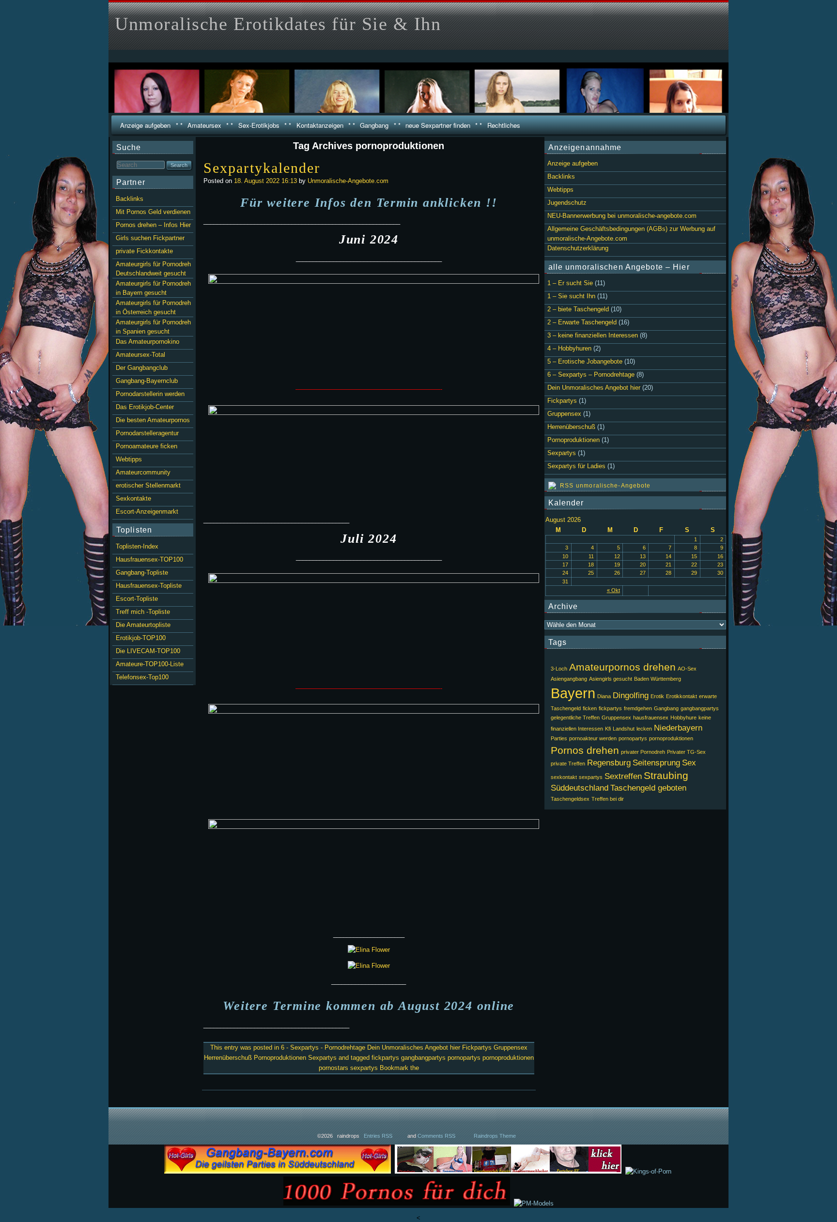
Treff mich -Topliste (143, 611)
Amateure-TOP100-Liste (150, 664)
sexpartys (364, 1067)
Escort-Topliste (137, 598)
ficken (590, 708)
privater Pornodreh (643, 752)
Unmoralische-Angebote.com (348, 180)
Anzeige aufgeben (145, 125)
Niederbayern (678, 728)
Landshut (624, 729)
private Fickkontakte (144, 251)
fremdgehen (638, 708)
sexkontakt (564, 777)
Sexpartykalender (262, 168)
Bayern (573, 693)
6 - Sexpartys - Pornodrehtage (323, 1047)
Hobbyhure (683, 717)
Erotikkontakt (681, 696)
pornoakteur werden (593, 738)
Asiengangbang (569, 679)
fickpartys (385, 1057)
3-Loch (559, 669)
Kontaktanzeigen (319, 125)
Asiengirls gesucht (610, 679)
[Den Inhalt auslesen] (561, 485)
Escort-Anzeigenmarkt (147, 511)
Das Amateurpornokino (147, 341)
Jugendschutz (567, 202)
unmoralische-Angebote (613, 485)
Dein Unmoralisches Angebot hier (413, 1047)
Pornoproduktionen (280, 1057)
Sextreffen (623, 776)
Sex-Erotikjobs (258, 125)
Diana (604, 696)
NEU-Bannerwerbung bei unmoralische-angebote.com (622, 215)
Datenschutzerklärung (577, 248)
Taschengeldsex (570, 799)
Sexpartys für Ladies (576, 466)
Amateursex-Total (140, 354)
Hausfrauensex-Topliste (149, 585)
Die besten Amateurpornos (153, 420)
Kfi (608, 729)
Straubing (666, 775)
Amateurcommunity (143, 472)
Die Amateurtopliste (143, 624)
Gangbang (374, 125)
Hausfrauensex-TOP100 (149, 559)
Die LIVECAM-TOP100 (148, 651)
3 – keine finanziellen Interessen (592, 335)
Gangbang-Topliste (142, 572)
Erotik (657, 696)
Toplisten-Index (137, 546)
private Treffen (568, 763)
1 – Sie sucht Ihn (571, 296)
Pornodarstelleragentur (147, 433)
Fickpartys (477, 1047)
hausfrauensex (650, 717)
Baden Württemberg (657, 679)
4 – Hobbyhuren (569, 348)
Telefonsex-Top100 (142, 677)
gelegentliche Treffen (575, 717)
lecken (644, 729)
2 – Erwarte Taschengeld (582, 322)
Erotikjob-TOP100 (141, 638)
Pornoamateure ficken (146, 446)
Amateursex (204, 125)
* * (179, 125)
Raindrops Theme (495, 1136)
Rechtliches (503, 125)
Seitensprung (656, 762)
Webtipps (560, 189)
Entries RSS (378, 1136)
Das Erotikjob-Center (145, 407)
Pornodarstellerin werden (150, 393)
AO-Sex (687, 669)
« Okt (613, 590)
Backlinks (561, 176)
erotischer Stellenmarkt (148, 485)
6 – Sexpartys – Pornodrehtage (591, 374)
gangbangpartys (423, 1057)
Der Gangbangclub (142, 367)
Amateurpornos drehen (622, 666)
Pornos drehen (585, 750)
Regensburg (609, 762)
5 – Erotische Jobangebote (584, 361)
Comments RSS (436, 1136)
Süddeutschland (579, 788)
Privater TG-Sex (686, 752)
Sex (689, 762)
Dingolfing (631, 695)
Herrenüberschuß (228, 1057)
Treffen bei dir (607, 799)
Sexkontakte (133, 498)
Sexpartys (322, 1057)
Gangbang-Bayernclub (147, 380)
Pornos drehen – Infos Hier (153, 225)
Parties (559, 738)
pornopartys (464, 1057)
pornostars (333, 1067)
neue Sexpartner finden (437, 125)
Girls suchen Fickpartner (150, 238)
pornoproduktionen (508, 1057)
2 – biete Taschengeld (578, 309)
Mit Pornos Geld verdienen (153, 211)
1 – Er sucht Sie (570, 283)
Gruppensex (510, 1047)
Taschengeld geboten (648, 788)
